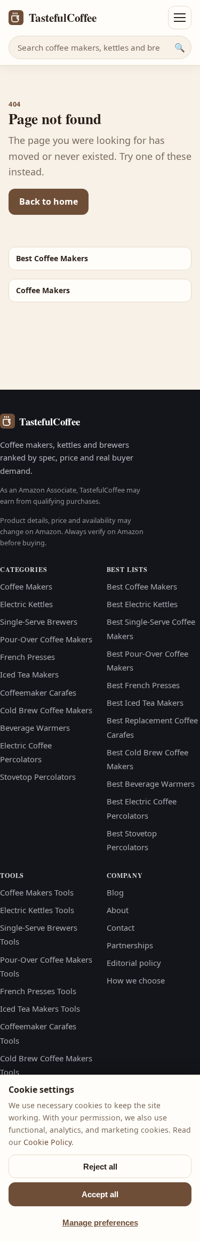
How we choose (136, 980)
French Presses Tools (38, 991)
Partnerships (130, 945)
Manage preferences (100, 1222)
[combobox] (100, 47)
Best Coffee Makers (142, 586)
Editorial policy (134, 962)
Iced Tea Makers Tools (40, 1008)
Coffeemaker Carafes (38, 692)
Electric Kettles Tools (37, 910)
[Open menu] (179, 17)
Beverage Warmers (35, 727)
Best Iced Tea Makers (145, 702)
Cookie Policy (47, 1142)
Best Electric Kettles (142, 604)
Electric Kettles (26, 604)
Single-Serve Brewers (38, 621)
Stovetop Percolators (38, 776)
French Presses (27, 656)
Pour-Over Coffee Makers (46, 639)
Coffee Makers (26, 586)
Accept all (100, 1194)
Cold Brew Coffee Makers (46, 710)
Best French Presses (143, 685)
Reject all (100, 1166)
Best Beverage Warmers (151, 783)
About (118, 910)
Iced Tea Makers (29, 674)
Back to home (48, 201)
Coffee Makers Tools (37, 892)
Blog (115, 892)
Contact (120, 927)
